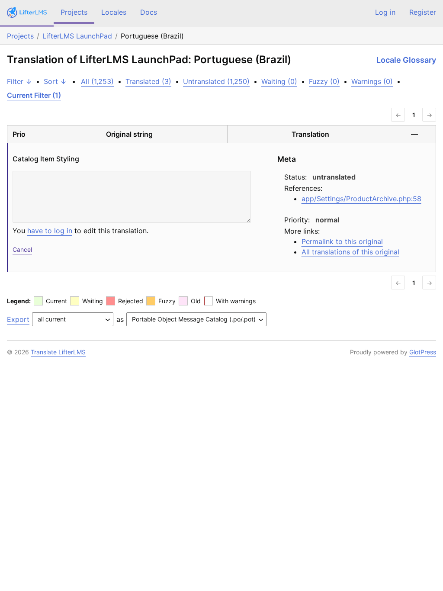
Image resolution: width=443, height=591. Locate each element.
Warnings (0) (372, 81)
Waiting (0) (279, 81)
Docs (148, 12)
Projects (74, 12)
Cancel (22, 249)
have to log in (49, 230)
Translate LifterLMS (58, 352)
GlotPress (422, 352)
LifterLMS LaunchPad (77, 36)
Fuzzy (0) (324, 81)
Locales (113, 12)
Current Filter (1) (34, 95)
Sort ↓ (55, 81)
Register (422, 12)
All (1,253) (97, 81)
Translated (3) (148, 81)
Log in (385, 12)
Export (18, 319)
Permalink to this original (342, 241)
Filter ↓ (19, 81)
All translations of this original (350, 251)
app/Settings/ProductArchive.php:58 (361, 198)
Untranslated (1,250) (216, 81)
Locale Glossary (406, 59)
